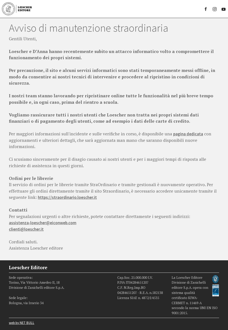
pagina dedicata (188, 133)
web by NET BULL (21, 323)
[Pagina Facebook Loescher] (205, 9)
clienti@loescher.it (26, 229)
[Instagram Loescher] (214, 9)
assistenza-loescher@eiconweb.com (42, 222)
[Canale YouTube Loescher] (223, 9)
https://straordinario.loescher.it (67, 197)
